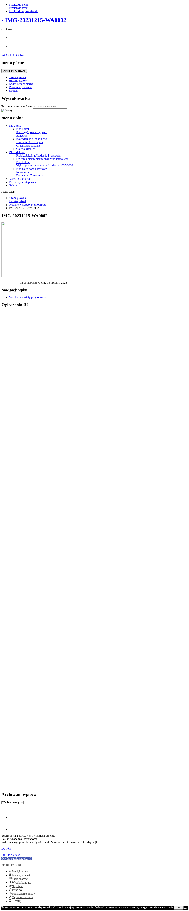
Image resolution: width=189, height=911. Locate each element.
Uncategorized (17, 201)
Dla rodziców (17, 152)
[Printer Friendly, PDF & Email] (10, 283)
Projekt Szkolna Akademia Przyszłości (38, 155)
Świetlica (21, 135)
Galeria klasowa (25, 148)
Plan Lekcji (23, 128)
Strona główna (17, 77)
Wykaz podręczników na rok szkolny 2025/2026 (44, 165)
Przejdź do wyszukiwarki (23, 11)
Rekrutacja (22, 172)
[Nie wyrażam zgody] (185, 908)
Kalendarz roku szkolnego (31, 138)
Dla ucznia (15, 125)
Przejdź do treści (18, 7)
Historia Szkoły (18, 80)
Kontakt (13, 90)
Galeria (13, 185)
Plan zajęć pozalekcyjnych (31, 132)
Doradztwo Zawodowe (29, 175)
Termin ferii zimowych (29, 142)
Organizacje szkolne (28, 145)
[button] (16, 858)
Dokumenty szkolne (20, 87)
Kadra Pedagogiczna (21, 83)
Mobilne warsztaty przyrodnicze (27, 204)
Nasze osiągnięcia (19, 178)
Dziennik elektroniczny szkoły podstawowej (42, 158)
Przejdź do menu (18, 4)
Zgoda (179, 907)
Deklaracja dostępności (22, 182)
